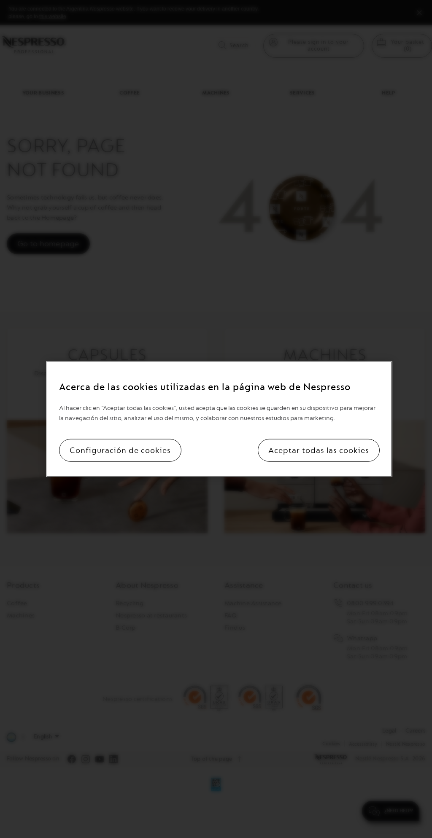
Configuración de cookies (120, 450)
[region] (219, 419)
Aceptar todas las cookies (318, 450)
